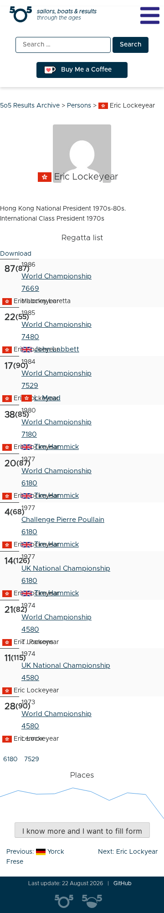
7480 (30, 337)
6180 (29, 532)
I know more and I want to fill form (82, 831)
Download (15, 254)
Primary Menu (149, 15)
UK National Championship (65, 568)
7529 (29, 385)
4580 (30, 629)
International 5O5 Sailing (68, 901)
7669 (30, 288)
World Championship (56, 276)
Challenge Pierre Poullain (62, 519)
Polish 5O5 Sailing (95, 901)
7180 (29, 434)
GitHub (122, 883)
